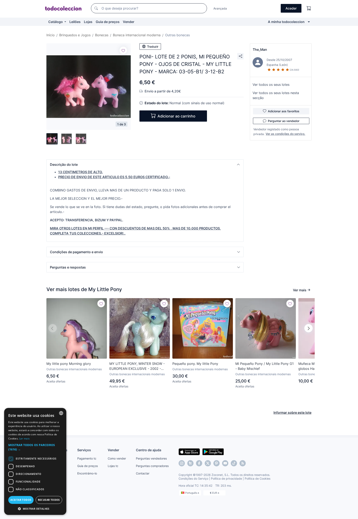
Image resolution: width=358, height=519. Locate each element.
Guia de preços (108, 22)
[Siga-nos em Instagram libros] (190, 463)
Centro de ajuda (148, 450)
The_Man (260, 49)
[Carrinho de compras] (308, 8)
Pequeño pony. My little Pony (195, 364)
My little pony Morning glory (68, 364)
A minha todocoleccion (286, 22)
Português (191, 492)
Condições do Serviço (193, 478)
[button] (145, 164)
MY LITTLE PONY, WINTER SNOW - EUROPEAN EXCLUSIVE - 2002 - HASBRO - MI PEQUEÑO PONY (137, 366)
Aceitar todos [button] (20, 500)
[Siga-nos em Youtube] (225, 463)
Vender (128, 22)
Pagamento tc (86, 458)
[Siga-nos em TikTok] (234, 463)
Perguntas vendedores (151, 458)
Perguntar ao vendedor (283, 121)
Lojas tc (113, 466)
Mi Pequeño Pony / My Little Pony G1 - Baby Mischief (264, 366)
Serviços (84, 450)
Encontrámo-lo (87, 473)
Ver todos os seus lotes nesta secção (276, 95)
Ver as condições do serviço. (285, 133)
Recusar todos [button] (49, 500)
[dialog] (35, 461)
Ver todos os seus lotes (271, 84)
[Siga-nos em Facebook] (199, 463)
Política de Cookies (257, 478)
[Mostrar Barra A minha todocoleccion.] (308, 22)
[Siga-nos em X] (208, 463)
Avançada (220, 8)
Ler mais (24, 438)
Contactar (142, 473)
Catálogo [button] (56, 22)
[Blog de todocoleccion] (242, 463)
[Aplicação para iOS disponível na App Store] (189, 451)
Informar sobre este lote (292, 412)
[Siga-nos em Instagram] (182, 463)
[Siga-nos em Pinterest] (216, 463)
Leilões (75, 22)
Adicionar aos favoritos (283, 111)
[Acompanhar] (123, 50)
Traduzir (152, 46)
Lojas (88, 22)
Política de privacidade (226, 478)
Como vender (117, 458)
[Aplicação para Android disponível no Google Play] (213, 451)
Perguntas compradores (152, 466)
